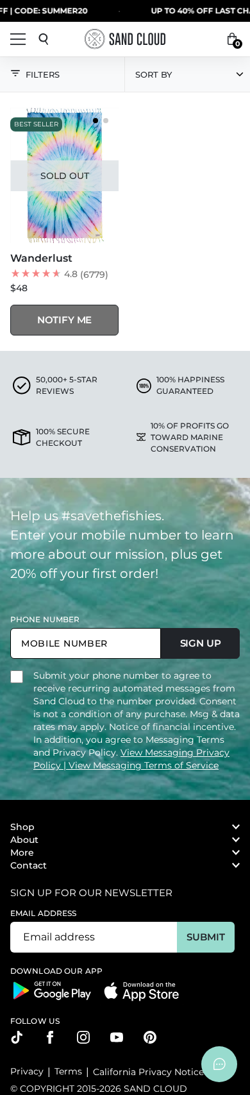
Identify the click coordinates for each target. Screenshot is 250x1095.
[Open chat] (219, 1064)
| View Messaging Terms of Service (141, 765)
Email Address (43, 913)
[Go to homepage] (125, 39)
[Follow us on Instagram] (83, 1037)
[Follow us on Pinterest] (150, 1037)
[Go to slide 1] (95, 120)
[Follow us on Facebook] (50, 1037)
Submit (205, 937)
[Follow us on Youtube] (116, 1037)
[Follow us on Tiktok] (16, 1037)
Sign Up (200, 643)
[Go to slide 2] (105, 120)
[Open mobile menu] (18, 39)
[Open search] (43, 39)
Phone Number (44, 619)
